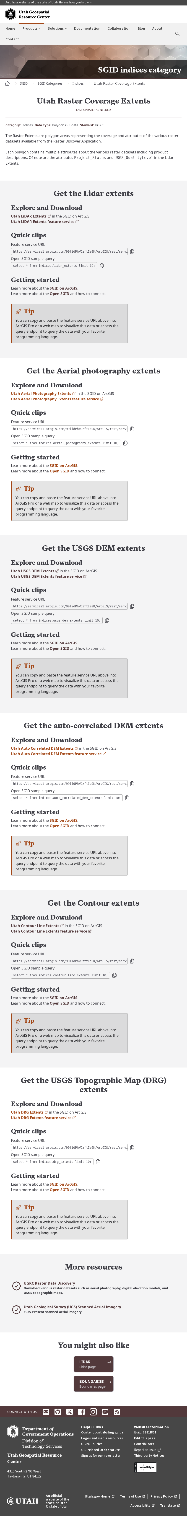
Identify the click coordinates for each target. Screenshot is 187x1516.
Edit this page (144, 1438)
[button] (132, 251)
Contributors (144, 1444)
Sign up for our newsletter (101, 1455)
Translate (170, 1506)
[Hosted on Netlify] (157, 1467)
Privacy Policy (164, 1497)
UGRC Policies (91, 1444)
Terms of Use (132, 1497)
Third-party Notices (149, 1455)
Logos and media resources (102, 1438)
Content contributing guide (102, 1432)
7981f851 (149, 1432)
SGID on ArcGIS (63, 288)
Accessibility (142, 1506)
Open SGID (59, 293)
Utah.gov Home (99, 1497)
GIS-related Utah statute (100, 1450)
